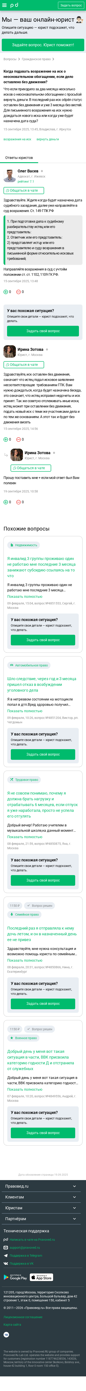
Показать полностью (24, 597)
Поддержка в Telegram (26, 1255)
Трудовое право (26, 779)
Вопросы (10, 59)
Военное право (26, 1038)
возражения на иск (17, 139)
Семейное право (27, 914)
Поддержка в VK (22, 1263)
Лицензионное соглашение (23, 1317)
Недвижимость (26, 545)
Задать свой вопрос (43, 331)
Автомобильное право (31, 665)
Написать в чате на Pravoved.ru (32, 1239)
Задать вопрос (71, 5)
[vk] (6, 1334)
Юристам (13, 1208)
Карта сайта (12, 1324)
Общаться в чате (24, 190)
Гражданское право (36, 59)
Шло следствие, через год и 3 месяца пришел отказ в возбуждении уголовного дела (41, 684)
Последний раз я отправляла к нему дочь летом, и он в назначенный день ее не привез (42, 934)
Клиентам (14, 1197)
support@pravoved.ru (25, 1247)
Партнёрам (15, 1218)
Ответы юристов (19, 158)
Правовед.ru (16, 1186)
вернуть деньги (48, 139)
